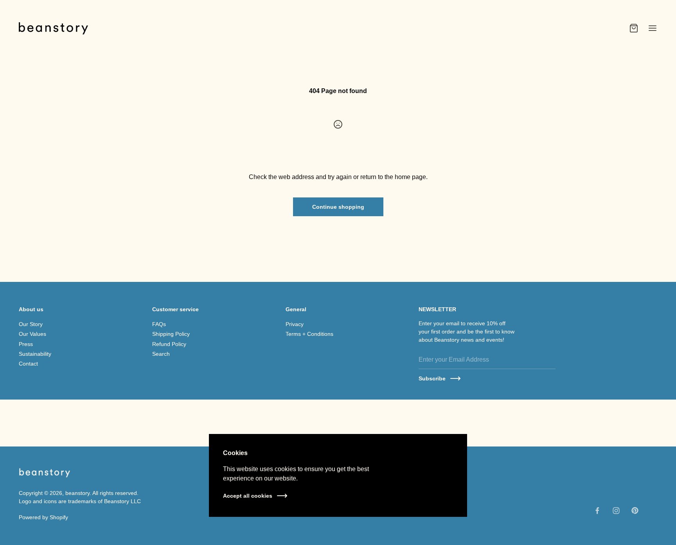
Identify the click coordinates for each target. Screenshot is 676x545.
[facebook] (597, 510)
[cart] (633, 28)
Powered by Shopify (43, 517)
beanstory (77, 493)
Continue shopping (338, 207)
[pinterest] (635, 510)
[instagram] (616, 510)
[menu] (652, 28)
